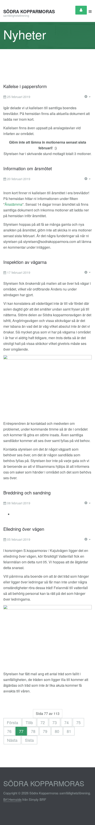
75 (78, 722)
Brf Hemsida (12, 799)
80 (57, 731)
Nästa (12, 740)
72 (42, 722)
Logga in (81, 10)
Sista (29, 740)
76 (9, 731)
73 (54, 722)
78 (33, 731)
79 (45, 731)
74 (66, 722)
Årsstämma (13, 204)
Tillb (29, 722)
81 (69, 731)
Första (12, 722)
